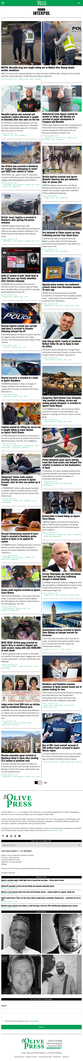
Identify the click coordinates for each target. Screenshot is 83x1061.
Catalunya (58, 305)
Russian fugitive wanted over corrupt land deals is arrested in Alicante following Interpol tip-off (19, 328)
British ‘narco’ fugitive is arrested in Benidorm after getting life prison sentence (18, 220)
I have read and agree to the (22, 1021)
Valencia (15, 725)
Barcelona (7, 297)
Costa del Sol (59, 138)
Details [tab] (41, 511)
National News (66, 483)
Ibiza (31, 666)
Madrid (38, 79)
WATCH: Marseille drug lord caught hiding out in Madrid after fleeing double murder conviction (37, 68)
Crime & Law (23, 79)
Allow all (68, 553)
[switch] (31, 542)
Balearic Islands (10, 666)
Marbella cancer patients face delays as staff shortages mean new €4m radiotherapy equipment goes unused (39, 906)
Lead (32, 79)
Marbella (23, 135)
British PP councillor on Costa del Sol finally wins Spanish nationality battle (27, 886)
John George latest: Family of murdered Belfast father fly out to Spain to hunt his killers (61, 344)
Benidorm (7, 185)
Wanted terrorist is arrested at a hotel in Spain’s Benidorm (19, 379)
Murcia (79, 762)
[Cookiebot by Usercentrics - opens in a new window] (71, 505)
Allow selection (41, 553)
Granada (27, 501)
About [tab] (68, 511)
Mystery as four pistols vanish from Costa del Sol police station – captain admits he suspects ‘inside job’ (37, 892)
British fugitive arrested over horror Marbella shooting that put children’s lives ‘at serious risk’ (60, 179)
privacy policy (33, 1021)
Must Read (5, 668)
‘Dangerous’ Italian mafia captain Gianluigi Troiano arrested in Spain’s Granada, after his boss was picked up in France (20, 481)
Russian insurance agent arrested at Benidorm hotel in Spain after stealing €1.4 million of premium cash (19, 758)
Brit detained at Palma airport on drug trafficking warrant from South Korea (61, 233)
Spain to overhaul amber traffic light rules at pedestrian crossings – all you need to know (32, 880)
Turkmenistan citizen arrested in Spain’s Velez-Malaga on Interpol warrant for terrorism (61, 632)
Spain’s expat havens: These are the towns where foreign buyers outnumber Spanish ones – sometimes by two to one (41, 899)
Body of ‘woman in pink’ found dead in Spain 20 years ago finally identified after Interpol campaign (19, 278)
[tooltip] (3, 836)
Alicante (6, 347)
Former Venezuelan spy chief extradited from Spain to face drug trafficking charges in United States (61, 576)
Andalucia (48, 138)
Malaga (68, 649)
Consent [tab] (14, 511)
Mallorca (64, 251)
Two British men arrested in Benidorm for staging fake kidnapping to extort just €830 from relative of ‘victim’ (19, 169)
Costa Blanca (18, 185)
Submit (41, 1027)
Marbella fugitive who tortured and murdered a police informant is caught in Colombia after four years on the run (20, 117)
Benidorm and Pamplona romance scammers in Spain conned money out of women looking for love (62, 687)
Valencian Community (11, 186)
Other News (6, 447)
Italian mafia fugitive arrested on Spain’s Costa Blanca (20, 591)
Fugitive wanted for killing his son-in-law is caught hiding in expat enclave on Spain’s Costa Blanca (21, 430)
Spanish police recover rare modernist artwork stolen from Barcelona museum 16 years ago (61, 287)
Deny (15, 553)
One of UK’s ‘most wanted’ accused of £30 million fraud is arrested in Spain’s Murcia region (61, 748)
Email (4, 1006)
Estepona (46, 139)
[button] (79, 845)
